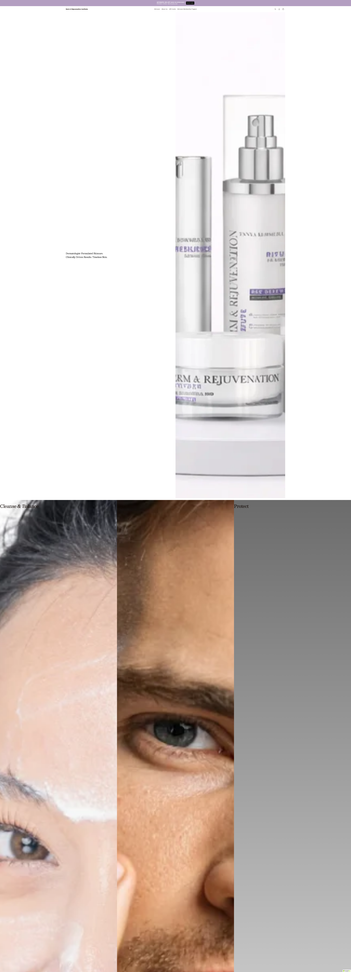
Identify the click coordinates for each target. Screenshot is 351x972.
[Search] (275, 9)
